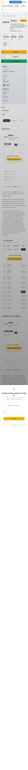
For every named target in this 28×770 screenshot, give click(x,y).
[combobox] (14, 9)
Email (5, 411)
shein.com (5, 81)
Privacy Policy (17, 425)
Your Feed (4, 6)
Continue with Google (15, 405)
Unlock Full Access (15, 2)
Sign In (25, 2)
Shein (15, 192)
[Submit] (2, 9)
